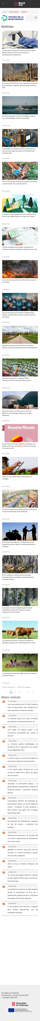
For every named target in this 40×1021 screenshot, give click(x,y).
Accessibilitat (13, 993)
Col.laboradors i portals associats (13, 995)
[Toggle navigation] (3, 3)
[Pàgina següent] (33, 691)
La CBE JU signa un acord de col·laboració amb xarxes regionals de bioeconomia (23, 758)
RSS (27, 995)
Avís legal (4, 993)
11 (28, 691)
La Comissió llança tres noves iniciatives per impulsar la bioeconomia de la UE (23, 719)
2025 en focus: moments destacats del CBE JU (23, 864)
